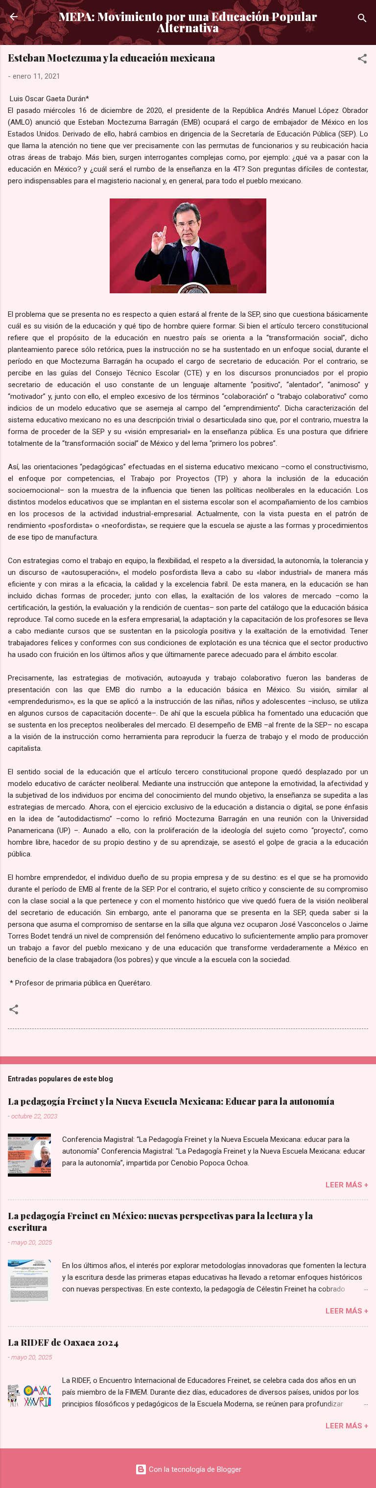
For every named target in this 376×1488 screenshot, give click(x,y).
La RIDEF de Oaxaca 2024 (63, 1342)
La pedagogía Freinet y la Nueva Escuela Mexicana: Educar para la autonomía (171, 1101)
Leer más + (347, 1185)
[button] (362, 60)
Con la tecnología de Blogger (194, 1469)
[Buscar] (362, 20)
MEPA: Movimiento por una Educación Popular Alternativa (188, 22)
